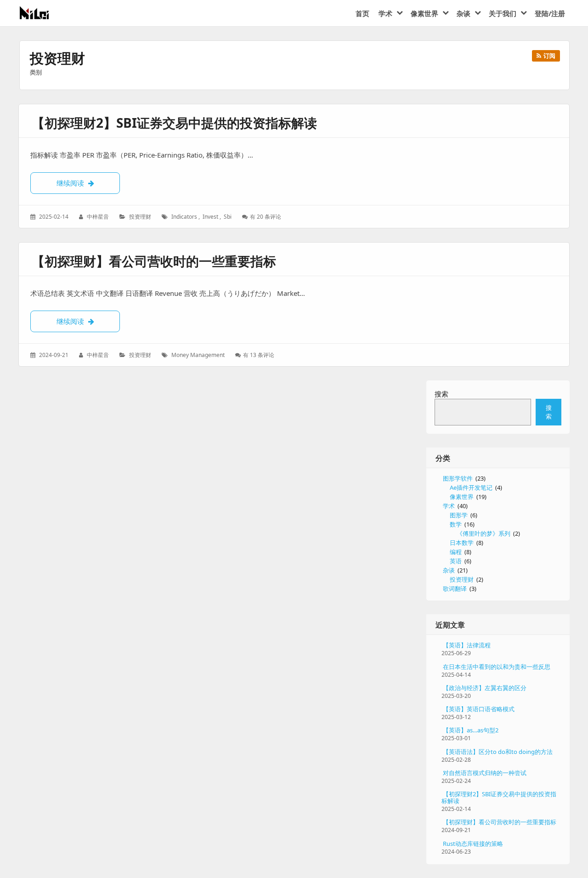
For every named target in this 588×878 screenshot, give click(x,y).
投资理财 (140, 217)
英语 (456, 561)
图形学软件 (458, 478)
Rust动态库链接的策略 (473, 843)
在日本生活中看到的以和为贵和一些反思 (496, 667)
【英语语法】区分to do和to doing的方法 (498, 752)
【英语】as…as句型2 (470, 730)
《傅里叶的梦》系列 (483, 533)
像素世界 (462, 497)
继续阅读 (88, 182)
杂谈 (449, 570)
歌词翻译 (455, 588)
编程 (456, 552)
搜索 (441, 393)
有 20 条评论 (265, 217)
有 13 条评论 (258, 355)
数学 (456, 524)
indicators (184, 217)
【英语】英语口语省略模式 (478, 709)
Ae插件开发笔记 (471, 487)
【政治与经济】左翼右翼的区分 (484, 688)
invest (210, 217)
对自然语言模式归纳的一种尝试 (484, 773)
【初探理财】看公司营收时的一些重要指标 (154, 261)
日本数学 (462, 542)
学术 (449, 506)
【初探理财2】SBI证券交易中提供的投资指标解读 (174, 122)
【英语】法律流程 (467, 645)
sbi (228, 217)
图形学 (459, 515)
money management (198, 355)
